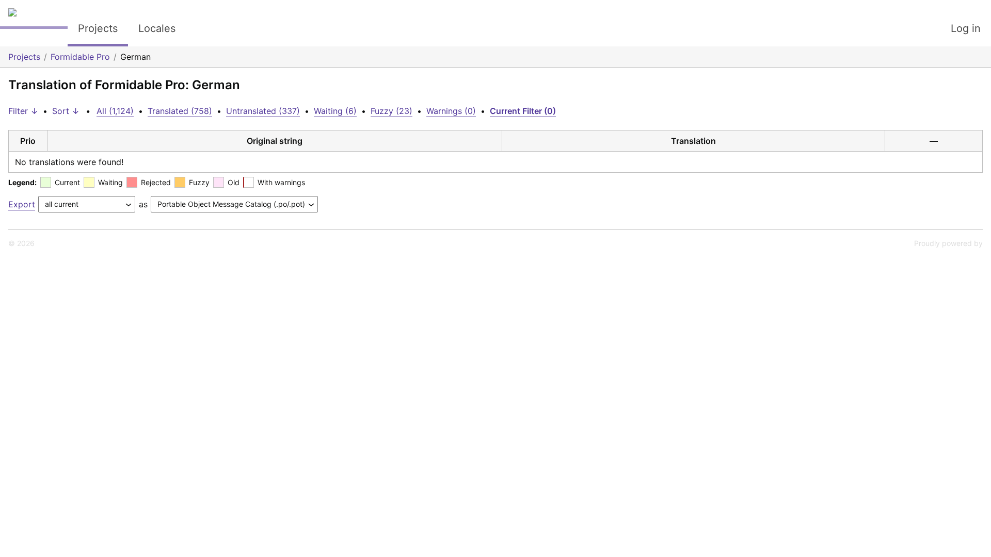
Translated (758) (180, 111)
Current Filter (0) (523, 111)
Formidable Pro (80, 57)
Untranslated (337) (263, 111)
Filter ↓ (23, 111)
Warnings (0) (451, 111)
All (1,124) (115, 111)
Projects (98, 28)
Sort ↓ (65, 111)
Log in (966, 28)
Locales (156, 28)
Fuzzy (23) (391, 111)
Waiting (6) (335, 111)
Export (21, 204)
